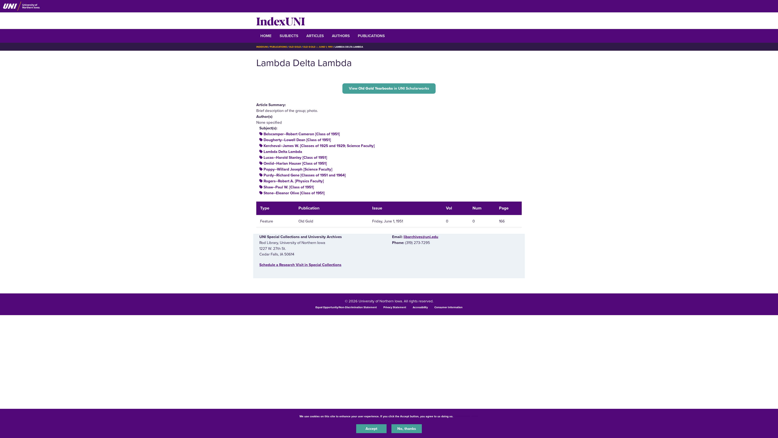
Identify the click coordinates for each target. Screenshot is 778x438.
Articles (315, 36)
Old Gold (295, 46)
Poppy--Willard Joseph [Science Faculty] (298, 169)
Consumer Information (448, 307)
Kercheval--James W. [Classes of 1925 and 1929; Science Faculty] (319, 146)
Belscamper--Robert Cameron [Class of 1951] (302, 134)
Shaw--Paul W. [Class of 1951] (289, 187)
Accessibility (420, 307)
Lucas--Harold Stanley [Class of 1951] (295, 157)
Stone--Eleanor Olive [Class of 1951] (294, 193)
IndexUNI (280, 21)
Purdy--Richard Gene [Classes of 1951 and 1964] (305, 175)
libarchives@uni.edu (421, 237)
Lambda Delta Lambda (283, 151)
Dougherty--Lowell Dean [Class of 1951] (297, 140)
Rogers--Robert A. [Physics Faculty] (294, 181)
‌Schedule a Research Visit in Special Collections (300, 265)
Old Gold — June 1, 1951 (318, 46)
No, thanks (406, 428)
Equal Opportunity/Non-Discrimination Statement (346, 307)
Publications (371, 36)
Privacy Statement (394, 307)
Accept (371, 428)
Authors (341, 36)
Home (265, 36)
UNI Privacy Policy (467, 416)
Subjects (289, 36)
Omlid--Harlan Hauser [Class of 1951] (295, 163)
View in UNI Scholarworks (389, 88)
